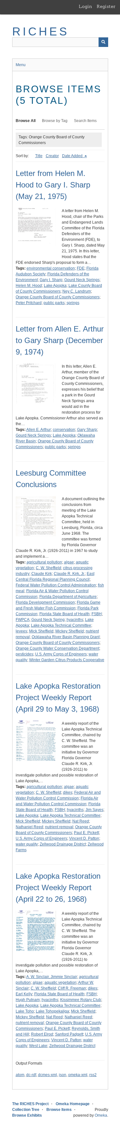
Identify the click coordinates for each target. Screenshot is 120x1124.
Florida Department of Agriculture (68, 596)
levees (21, 631)
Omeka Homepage (73, 1104)
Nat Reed (80, 821)
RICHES (40, 31)
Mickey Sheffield (69, 631)
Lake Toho (25, 1011)
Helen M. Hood (29, 285)
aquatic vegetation (60, 982)
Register (106, 6)
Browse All (26, 121)
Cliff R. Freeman (72, 988)
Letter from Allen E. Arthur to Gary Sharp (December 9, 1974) (60, 340)
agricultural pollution (44, 562)
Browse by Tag (55, 121)
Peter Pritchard (29, 303)
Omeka (101, 1115)
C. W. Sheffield (48, 568)
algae (69, 562)
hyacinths (75, 619)
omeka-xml (77, 1075)
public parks (54, 303)
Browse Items (59, 1109)
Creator (52, 156)
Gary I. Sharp (51, 280)
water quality (27, 844)
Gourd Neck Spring (48, 619)
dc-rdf (31, 1075)
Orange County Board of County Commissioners (58, 297)
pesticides (24, 654)
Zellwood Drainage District (63, 844)
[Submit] (103, 42)
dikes (67, 792)
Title (39, 156)
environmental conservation (51, 268)
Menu (21, 65)
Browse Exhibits (27, 1115)
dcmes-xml (47, 1075)
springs (73, 303)
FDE (80, 268)
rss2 (93, 1075)
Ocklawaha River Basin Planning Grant (66, 637)
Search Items (85, 121)
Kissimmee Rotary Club (80, 1000)
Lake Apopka (55, 285)
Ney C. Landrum (76, 291)
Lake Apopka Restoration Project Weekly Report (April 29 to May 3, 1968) (58, 697)
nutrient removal (59, 827)
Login (85, 6)
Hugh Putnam (28, 1000)
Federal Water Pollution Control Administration (56, 585)
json (62, 1075)
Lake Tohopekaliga (52, 1011)
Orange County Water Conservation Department (57, 648)
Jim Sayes (94, 809)
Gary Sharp (87, 429)
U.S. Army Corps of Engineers (61, 654)
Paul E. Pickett (86, 832)
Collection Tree (25, 1109)
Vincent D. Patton (84, 838)
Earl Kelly (24, 994)
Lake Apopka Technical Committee (61, 625)
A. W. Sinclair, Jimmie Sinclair (51, 977)
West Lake (38, 1046)
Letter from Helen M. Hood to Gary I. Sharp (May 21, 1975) (53, 185)
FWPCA (22, 619)
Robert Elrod (42, 1034)
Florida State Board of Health (64, 614)
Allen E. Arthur (38, 429)
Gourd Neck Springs (82, 280)
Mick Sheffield (41, 631)
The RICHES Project (30, 1104)
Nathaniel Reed (29, 827)
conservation (64, 429)
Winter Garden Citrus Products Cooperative (66, 660)
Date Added (73, 156)
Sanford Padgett (69, 1034)
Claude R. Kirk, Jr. (69, 573)
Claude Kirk (41, 573)
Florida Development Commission (45, 602)
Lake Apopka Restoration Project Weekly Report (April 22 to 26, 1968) (58, 887)
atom (20, 1075)
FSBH (97, 614)
